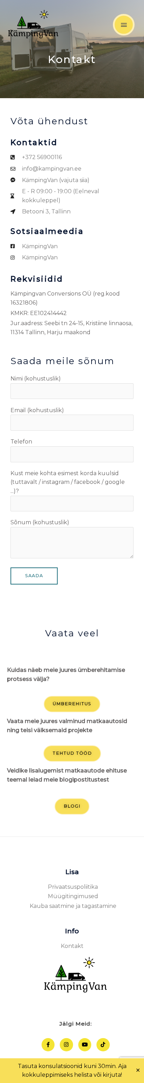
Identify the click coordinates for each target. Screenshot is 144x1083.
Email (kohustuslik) (37, 410)
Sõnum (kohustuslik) (39, 522)
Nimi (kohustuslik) (35, 378)
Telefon (21, 441)
